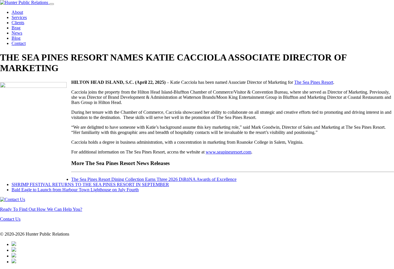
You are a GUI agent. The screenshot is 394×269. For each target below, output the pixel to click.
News (17, 33)
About (17, 12)
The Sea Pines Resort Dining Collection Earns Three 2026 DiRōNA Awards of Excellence (154, 179)
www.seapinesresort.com (228, 151)
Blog (16, 38)
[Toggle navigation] (51, 4)
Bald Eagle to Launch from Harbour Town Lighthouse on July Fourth (75, 189)
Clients (18, 22)
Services (19, 17)
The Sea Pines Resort (313, 82)
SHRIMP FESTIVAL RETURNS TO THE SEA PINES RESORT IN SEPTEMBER (90, 184)
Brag (16, 27)
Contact (19, 43)
